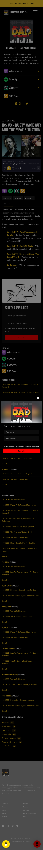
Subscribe (21, 451)
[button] (38, 398)
